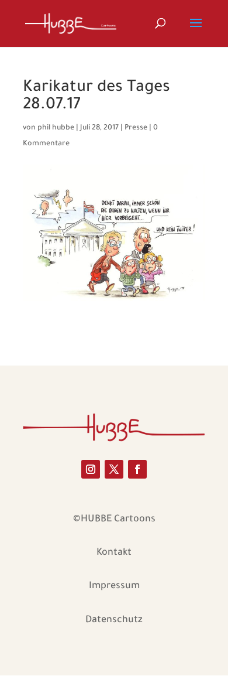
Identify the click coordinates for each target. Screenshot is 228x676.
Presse (136, 128)
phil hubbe (55, 128)
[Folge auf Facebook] (137, 469)
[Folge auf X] (114, 469)
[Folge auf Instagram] (90, 469)
